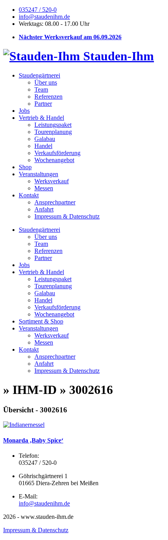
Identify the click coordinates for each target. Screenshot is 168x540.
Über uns (45, 82)
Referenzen (48, 96)
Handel (43, 146)
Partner (43, 103)
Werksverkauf (51, 181)
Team (41, 89)
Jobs (24, 110)
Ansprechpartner (54, 202)
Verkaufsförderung (57, 153)
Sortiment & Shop (41, 321)
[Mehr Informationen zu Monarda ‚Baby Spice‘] (24, 424)
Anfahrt (44, 209)
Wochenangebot (54, 160)
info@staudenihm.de (44, 16)
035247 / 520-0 (38, 9)
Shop (25, 167)
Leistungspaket (52, 124)
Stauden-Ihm (117, 56)
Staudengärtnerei (39, 75)
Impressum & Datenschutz (67, 216)
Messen (43, 188)
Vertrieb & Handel (41, 117)
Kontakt (29, 195)
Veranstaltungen (38, 174)
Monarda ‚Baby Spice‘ (33, 440)
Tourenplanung (53, 131)
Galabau (44, 138)
